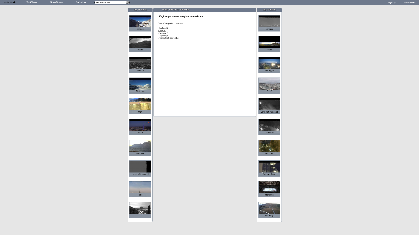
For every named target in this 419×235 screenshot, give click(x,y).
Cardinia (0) (163, 28)
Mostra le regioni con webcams (170, 23)
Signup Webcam (56, 2)
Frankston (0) (163, 33)
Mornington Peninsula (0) (168, 38)
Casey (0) (162, 30)
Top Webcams (32, 2)
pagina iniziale (10, 2)
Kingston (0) (163, 35)
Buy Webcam (81, 2)
